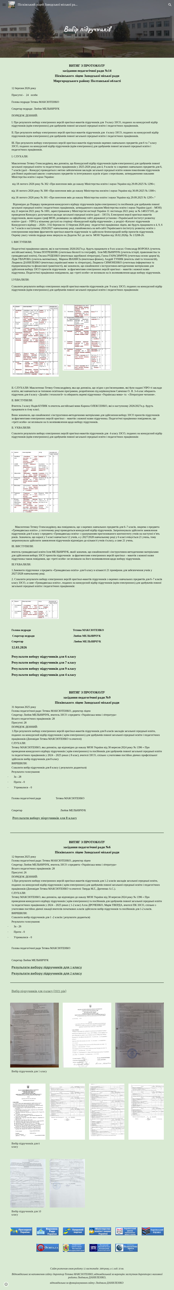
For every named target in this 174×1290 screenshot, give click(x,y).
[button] (4, 4)
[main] (86, 29)
